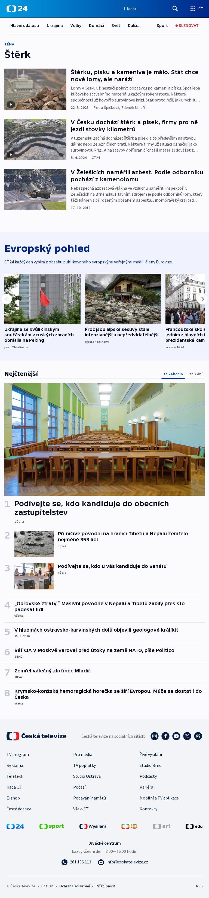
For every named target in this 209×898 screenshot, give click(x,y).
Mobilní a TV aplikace (159, 798)
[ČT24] (17, 8)
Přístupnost (105, 886)
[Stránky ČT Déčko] (129, 826)
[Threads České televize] (198, 736)
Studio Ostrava (87, 776)
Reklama (15, 765)
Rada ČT (14, 787)
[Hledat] (175, 8)
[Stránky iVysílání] (92, 826)
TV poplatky (84, 765)
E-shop (13, 798)
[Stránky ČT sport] (51, 826)
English (47, 886)
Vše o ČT (81, 808)
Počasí (79, 787)
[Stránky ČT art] (161, 826)
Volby (75, 25)
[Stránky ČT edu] (194, 826)
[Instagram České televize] (154, 736)
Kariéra (146, 787)
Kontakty (148, 808)
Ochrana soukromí (74, 886)
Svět (116, 25)
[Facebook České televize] (165, 736)
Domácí (96, 25)
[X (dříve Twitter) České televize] (187, 736)
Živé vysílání (151, 754)
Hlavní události (24, 25)
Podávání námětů (89, 798)
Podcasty (148, 776)
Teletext (15, 776)
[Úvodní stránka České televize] (37, 736)
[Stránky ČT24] (15, 826)
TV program (18, 754)
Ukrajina (55, 25)
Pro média (82, 754)
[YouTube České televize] (176, 736)
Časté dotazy (19, 808)
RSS (199, 886)
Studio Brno (151, 765)
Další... (134, 25)
